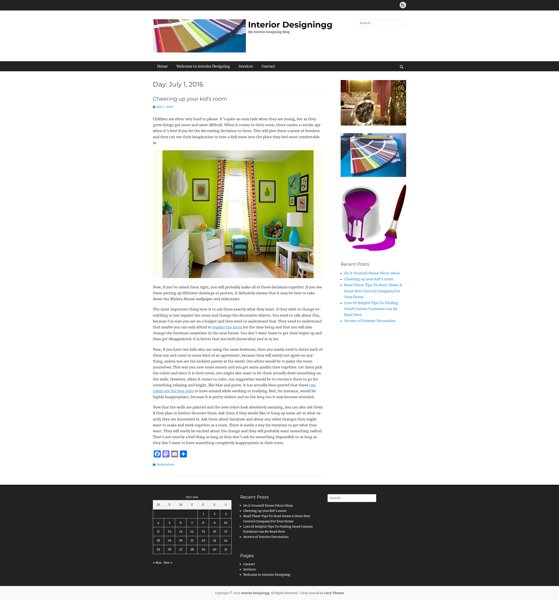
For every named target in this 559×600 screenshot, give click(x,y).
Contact (268, 66)
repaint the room (227, 327)
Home (162, 66)
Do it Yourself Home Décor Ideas (372, 273)
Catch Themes (334, 593)
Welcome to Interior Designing (203, 66)
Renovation (165, 464)
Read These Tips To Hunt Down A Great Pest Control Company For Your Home (373, 291)
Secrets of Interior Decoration (370, 321)
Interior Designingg (290, 24)
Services (246, 66)
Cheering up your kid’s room (190, 99)
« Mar (157, 563)
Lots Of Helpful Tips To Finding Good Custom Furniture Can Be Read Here (371, 309)
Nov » (168, 563)
